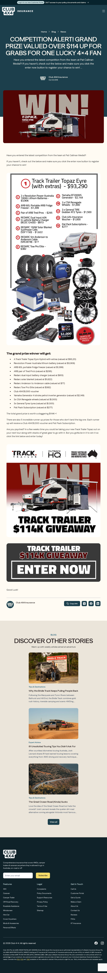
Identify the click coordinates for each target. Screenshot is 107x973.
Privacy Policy (42, 902)
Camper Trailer (9, 898)
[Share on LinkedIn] (97, 603)
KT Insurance (76, 923)
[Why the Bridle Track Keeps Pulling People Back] (53, 678)
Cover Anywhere (9, 919)
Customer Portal (77, 893)
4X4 (4, 889)
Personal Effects (9, 928)
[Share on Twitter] (84, 603)
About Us (74, 906)
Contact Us (75, 910)
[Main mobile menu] (103, 11)
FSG (21, 959)
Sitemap (40, 910)
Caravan (6, 893)
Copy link (74, 604)
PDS (18, 959)
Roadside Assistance (11, 906)
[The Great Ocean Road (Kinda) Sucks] (53, 789)
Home (44, 32)
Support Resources (44, 898)
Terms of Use (42, 906)
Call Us (73, 889)
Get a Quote (75, 898)
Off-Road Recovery (10, 902)
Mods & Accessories (11, 923)
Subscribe (42, 875)
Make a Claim (76, 902)
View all (53, 822)
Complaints (41, 889)
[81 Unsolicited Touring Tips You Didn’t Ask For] (53, 733)
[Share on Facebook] (91, 603)
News (63, 32)
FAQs (73, 919)
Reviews (74, 915)
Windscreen (8, 910)
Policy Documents (44, 893)
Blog (54, 32)
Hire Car (6, 915)
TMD (28, 959)
